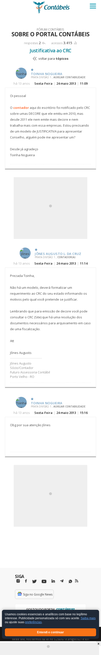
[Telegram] (62, 582)
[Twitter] (34, 581)
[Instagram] (18, 581)
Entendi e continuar (50, 632)
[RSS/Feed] (77, 581)
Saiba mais (88, 618)
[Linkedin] (53, 581)
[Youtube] (44, 581)
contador (21, 107)
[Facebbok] (26, 581)
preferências (33, 622)
